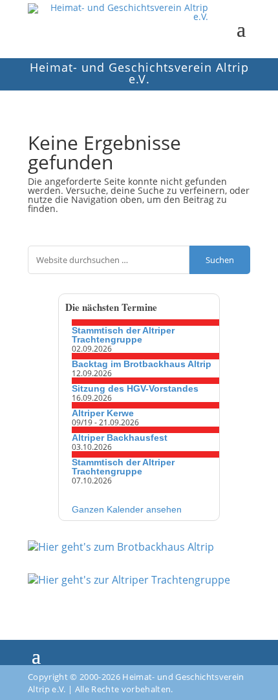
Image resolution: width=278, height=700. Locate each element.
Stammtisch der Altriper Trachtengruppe (123, 335)
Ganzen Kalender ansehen (127, 509)
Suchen (220, 260)
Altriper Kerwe (103, 413)
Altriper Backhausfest (119, 437)
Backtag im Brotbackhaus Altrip (141, 364)
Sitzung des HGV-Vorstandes (135, 388)
